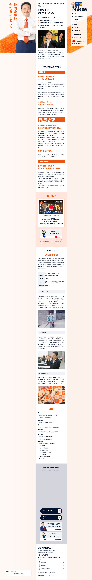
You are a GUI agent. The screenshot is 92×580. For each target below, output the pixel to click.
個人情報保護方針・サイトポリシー (46, 576)
